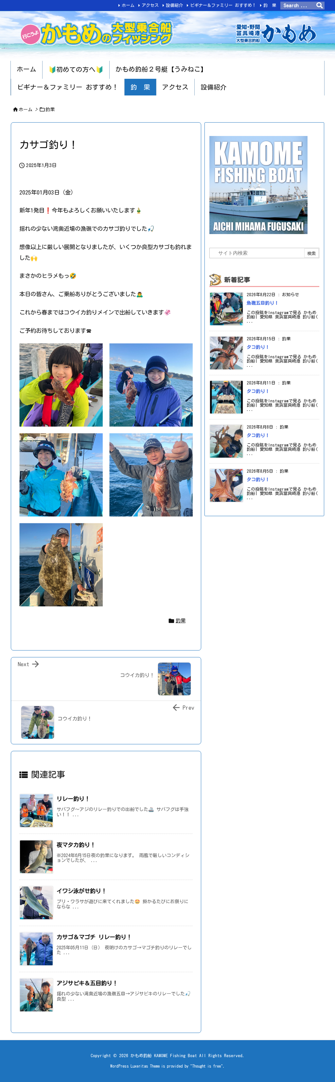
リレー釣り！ (73, 799)
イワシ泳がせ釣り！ (82, 891)
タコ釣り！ (258, 347)
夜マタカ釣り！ (76, 845)
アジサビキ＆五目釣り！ (87, 983)
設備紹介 (174, 5)
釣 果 (269, 5)
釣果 (50, 109)
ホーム (128, 5)
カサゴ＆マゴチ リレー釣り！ (94, 937)
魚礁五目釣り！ (263, 303)
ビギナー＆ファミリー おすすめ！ (223, 5)
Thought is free (206, 1066)
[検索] (320, 5)
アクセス (150, 5)
